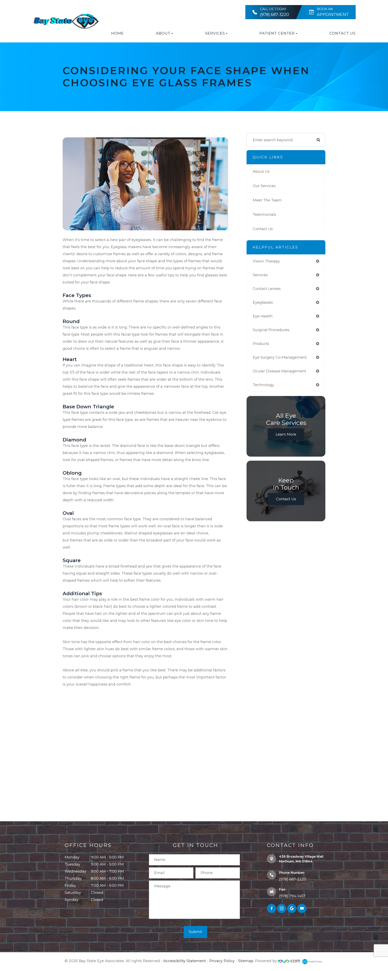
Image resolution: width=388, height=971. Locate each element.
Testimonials (264, 214)
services (260, 275)
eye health (263, 316)
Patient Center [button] (277, 33)
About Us (261, 171)
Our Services (264, 186)
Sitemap (245, 961)
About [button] (163, 33)
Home (117, 33)
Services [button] (215, 33)
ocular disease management (279, 371)
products (261, 343)
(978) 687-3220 (292, 879)
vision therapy (266, 261)
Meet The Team (267, 200)
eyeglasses (263, 302)
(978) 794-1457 (292, 896)
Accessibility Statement (184, 961)
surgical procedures (271, 330)
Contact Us (342, 33)
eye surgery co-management (280, 357)
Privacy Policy (222, 961)
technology (263, 385)
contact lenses (267, 288)
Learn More (286, 434)
